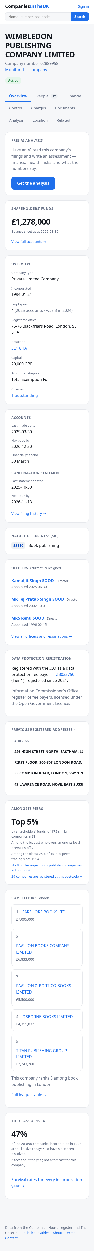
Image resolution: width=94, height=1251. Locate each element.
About (57, 1232)
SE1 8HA (19, 348)
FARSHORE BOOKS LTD (44, 912)
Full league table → (29, 1094)
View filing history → (28, 513)
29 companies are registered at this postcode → (47, 876)
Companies (27, 6)
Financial (74, 95)
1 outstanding (24, 395)
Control (15, 107)
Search (79, 17)
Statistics (28, 1232)
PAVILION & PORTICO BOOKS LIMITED (43, 989)
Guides (44, 1232)
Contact (11, 1238)
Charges (38, 107)
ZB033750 (65, 674)
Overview (18, 95)
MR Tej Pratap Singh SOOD (37, 599)
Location (40, 120)
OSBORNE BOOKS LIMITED (47, 1016)
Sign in (83, 6)
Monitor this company (26, 69)
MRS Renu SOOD (27, 618)
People (46, 95)
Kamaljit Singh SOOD (32, 580)
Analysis (16, 120)
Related (63, 120)
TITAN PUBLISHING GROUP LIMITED (41, 1054)
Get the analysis (33, 183)
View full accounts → (29, 241)
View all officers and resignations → (41, 636)
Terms (70, 1232)
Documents (65, 107)
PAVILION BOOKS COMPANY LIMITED (42, 949)
